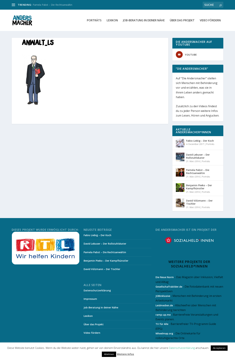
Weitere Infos (125, 354)
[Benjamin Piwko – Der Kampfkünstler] (180, 187)
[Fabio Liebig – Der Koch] (180, 143)
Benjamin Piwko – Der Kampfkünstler (199, 187)
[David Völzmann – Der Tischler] (180, 203)
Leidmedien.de (164, 305)
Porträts (94, 20)
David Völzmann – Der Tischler (199, 202)
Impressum (90, 298)
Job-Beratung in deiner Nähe (144, 20)
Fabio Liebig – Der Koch (200, 140)
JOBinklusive (163, 296)
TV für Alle (162, 324)
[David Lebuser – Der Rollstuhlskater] (180, 157)
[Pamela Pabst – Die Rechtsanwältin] (180, 172)
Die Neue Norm (165, 277)
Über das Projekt (182, 20)
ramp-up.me (163, 314)
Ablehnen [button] (109, 354)
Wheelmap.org (164, 333)
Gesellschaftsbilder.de (169, 286)
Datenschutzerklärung (97, 290)
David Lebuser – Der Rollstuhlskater (198, 156)
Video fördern (210, 20)
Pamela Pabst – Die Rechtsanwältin (52, 4)
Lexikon (112, 20)
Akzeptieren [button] (219, 348)
